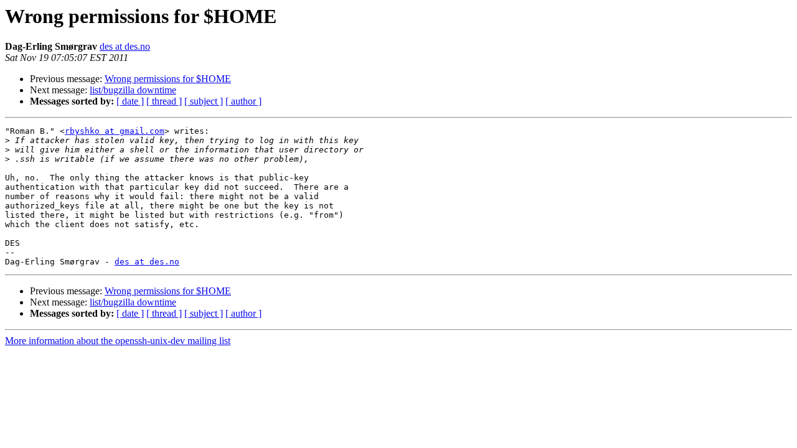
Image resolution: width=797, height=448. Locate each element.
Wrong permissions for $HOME (168, 78)
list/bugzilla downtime (133, 90)
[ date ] (130, 101)
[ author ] (243, 101)
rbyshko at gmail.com (114, 131)
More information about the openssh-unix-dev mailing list (117, 340)
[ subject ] (203, 101)
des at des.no (125, 46)
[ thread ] (164, 101)
